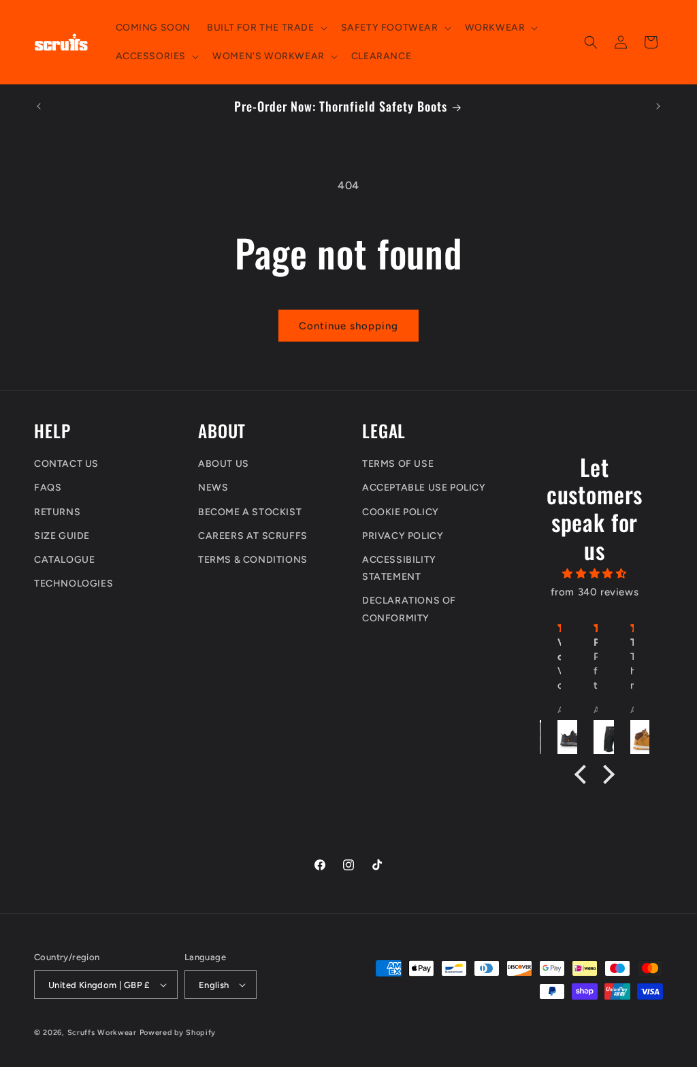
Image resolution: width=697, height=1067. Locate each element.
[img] (594, 573)
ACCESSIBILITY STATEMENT (399, 568)
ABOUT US (223, 464)
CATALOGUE (64, 559)
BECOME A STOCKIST (250, 512)
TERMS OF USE (398, 464)
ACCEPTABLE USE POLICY (424, 487)
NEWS (213, 487)
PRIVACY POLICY (402, 536)
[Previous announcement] (39, 106)
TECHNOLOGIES (73, 583)
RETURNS (57, 512)
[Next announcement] (658, 106)
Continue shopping (348, 326)
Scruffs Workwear (102, 1032)
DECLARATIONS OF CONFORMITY (409, 609)
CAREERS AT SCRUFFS (253, 536)
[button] (265, 28)
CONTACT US (66, 464)
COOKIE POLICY (400, 512)
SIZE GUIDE (62, 536)
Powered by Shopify (178, 1032)
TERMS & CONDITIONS (253, 559)
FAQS (47, 487)
